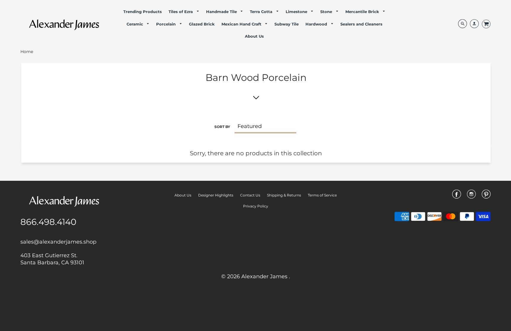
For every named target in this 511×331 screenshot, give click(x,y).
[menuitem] (142, 11)
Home (26, 51)
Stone (326, 11)
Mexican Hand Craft (242, 24)
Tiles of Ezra (181, 11)
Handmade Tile (222, 11)
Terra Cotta (262, 11)
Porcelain (166, 24)
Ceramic (135, 24)
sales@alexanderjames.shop (58, 242)
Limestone (297, 11)
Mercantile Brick (362, 11)
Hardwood (316, 24)
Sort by (222, 126)
